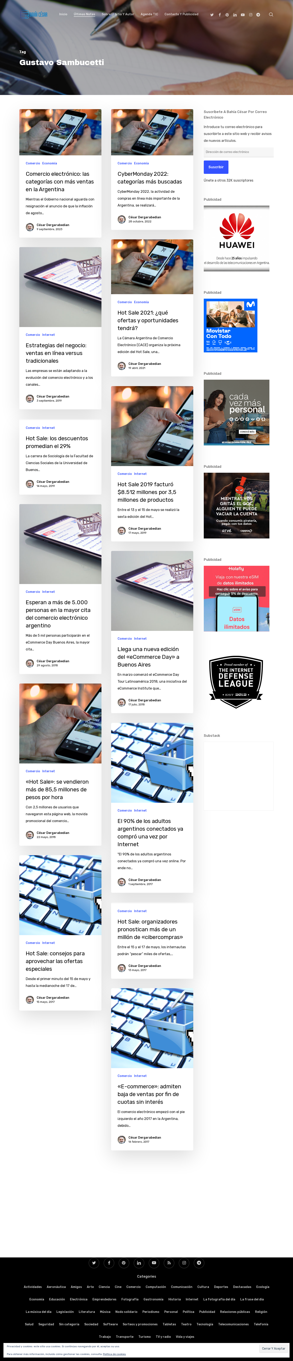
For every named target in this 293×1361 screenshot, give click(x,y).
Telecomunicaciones (233, 1324)
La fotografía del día (219, 1299)
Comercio (33, 163)
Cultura (203, 1287)
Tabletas (169, 1324)
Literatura (87, 1312)
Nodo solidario (126, 1312)
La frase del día (252, 1299)
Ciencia (104, 1287)
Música (105, 1312)
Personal (171, 1312)
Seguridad (46, 1324)
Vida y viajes (185, 1337)
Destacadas (242, 1287)
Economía (49, 163)
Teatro (186, 1324)
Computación (156, 1287)
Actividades (33, 1287)
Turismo (144, 1337)
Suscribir (216, 167)
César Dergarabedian (53, 225)
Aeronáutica (56, 1287)
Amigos (76, 1287)
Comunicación (181, 1287)
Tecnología (204, 1324)
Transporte (124, 1337)
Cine (118, 1287)
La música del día (38, 1312)
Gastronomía (153, 1299)
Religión (261, 1312)
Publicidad (207, 1312)
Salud (29, 1324)
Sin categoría (69, 1324)
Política (188, 1312)
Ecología (262, 1287)
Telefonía (261, 1324)
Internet (48, 335)
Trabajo (105, 1337)
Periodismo (150, 1312)
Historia (174, 1299)
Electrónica (79, 1299)
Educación (57, 1299)
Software (110, 1324)
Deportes (221, 1287)
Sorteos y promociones (140, 1324)
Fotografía (130, 1299)
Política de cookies (114, 1354)
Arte (90, 1287)
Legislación (65, 1312)
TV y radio (163, 1337)
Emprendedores (104, 1299)
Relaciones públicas (235, 1312)
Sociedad (91, 1324)
